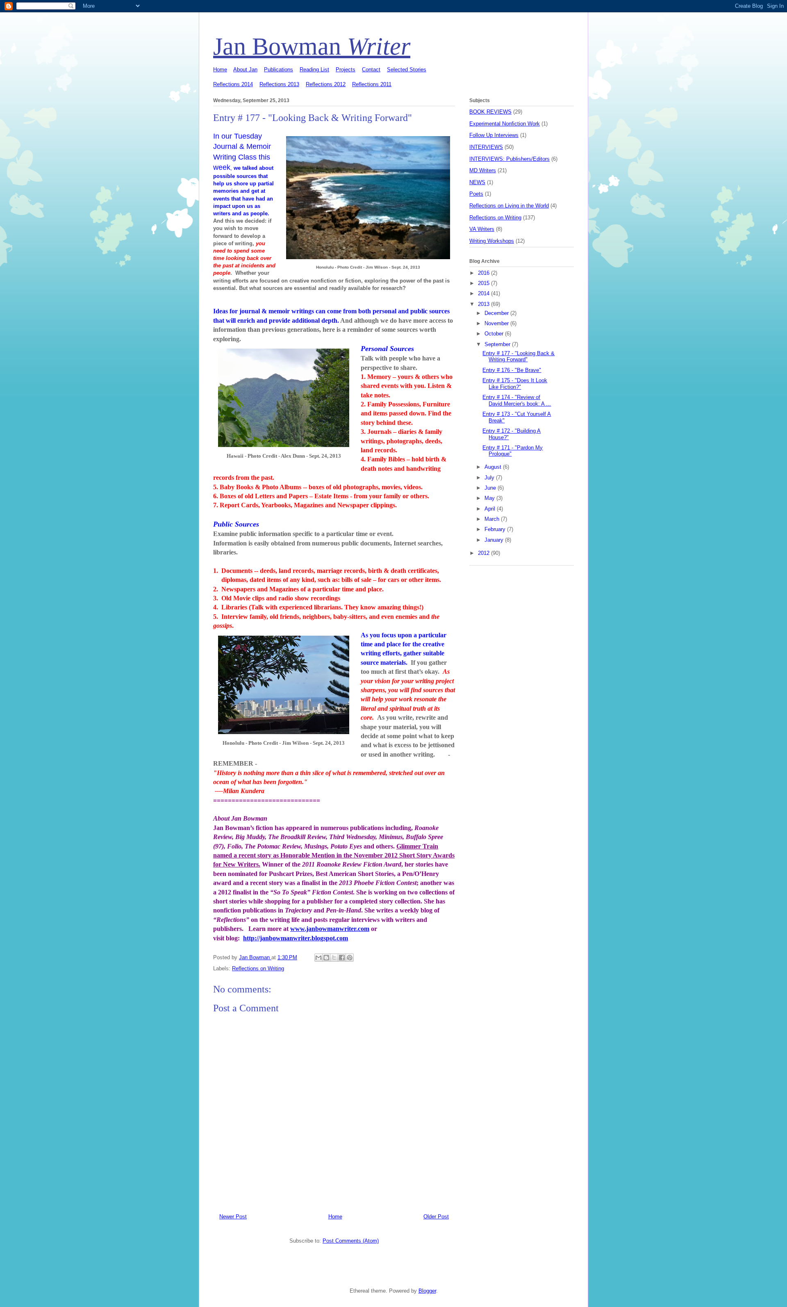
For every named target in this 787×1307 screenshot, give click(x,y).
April (490, 509)
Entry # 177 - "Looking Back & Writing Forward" (518, 356)
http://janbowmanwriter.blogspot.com (295, 938)
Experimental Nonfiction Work (504, 124)
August (493, 467)
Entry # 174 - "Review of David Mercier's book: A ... (516, 400)
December (497, 313)
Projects (345, 69)
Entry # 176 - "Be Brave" (511, 370)
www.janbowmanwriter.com (329, 928)
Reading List (314, 69)
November (497, 323)
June (491, 488)
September (498, 344)
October (494, 334)
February (495, 529)
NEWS (477, 182)
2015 (484, 283)
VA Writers (481, 229)
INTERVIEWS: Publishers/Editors (509, 159)
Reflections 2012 (326, 84)
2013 (484, 304)
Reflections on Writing (258, 968)
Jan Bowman (311, 46)
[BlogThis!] (326, 957)
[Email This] (318, 957)
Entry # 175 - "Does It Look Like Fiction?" (514, 383)
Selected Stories (406, 69)
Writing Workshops (491, 241)
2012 (484, 553)
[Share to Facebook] (342, 957)
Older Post (436, 1216)
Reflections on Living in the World (509, 206)
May (490, 498)
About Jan (245, 69)
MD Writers (482, 170)
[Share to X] (334, 957)
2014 (484, 293)
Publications (278, 69)
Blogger (427, 1291)
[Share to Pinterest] (350, 957)
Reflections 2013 (279, 84)
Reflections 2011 (371, 84)
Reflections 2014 (233, 84)
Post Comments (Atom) (351, 1241)
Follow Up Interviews (494, 135)
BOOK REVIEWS (490, 112)
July (490, 477)
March (492, 519)
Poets (476, 194)
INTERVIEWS (486, 147)
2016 (484, 273)
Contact (371, 69)
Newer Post (233, 1216)
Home (220, 69)
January (494, 540)
